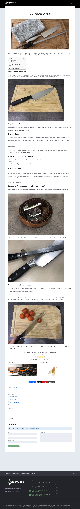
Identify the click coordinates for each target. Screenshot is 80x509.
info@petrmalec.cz (31, 504)
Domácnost (44, 9)
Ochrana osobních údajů (25, 473)
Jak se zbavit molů (13, 396)
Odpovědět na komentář (15, 420)
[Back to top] (74, 502)
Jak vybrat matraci (13, 397)
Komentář (42, 432)
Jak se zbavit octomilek (43, 362)
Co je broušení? (11, 61)
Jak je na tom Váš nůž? (12, 60)
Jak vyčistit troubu (11, 362)
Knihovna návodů (15, 473)
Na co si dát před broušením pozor (14, 64)
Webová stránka (12, 440)
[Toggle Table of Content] (23, 59)
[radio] (36, 357)
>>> (25, 378)
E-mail (9, 436)
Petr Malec (15, 387)
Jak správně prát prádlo (14, 402)
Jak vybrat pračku (13, 399)
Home (35, 9)
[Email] (73, 473)
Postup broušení (11, 65)
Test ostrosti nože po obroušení (13, 68)
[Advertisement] (40, 463)
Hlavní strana (7, 473)
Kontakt (33, 473)
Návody (38, 9)
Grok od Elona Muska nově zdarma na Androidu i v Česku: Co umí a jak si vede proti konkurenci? (40, 495)
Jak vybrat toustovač (13, 404)
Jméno (9, 432)
